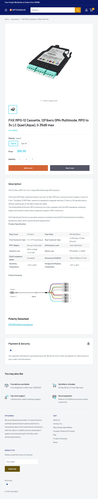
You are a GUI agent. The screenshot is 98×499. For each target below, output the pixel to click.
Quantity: (12, 159)
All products (15, 19)
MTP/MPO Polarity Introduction (20, 324)
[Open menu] (6, 10)
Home (7, 19)
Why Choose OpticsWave (62, 427)
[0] (91, 10)
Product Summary (60, 438)
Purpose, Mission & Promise (64, 431)
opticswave (13, 130)
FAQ (54, 435)
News (55, 442)
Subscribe (12, 469)
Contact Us (57, 424)
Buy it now (70, 168)
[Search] (78, 10)
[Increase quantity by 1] (32, 159)
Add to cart (28, 168)
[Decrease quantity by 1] (19, 159)
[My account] (86, 10)
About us (56, 420)
